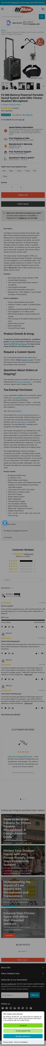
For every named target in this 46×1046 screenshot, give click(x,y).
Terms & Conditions (21, 1042)
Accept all (23, 1025)
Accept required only (23, 1031)
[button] (5, 523)
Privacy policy (8, 1042)
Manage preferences (23, 1036)
